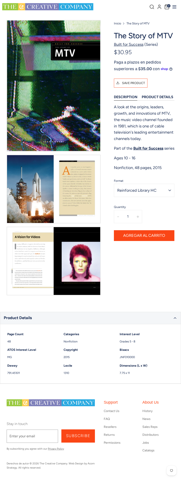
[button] (90, 318)
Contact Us (111, 411)
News (146, 419)
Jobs (145, 443)
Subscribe (78, 435)
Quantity (120, 207)
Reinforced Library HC (136, 190)
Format (118, 180)
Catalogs (148, 450)
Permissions (112, 443)
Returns (109, 435)
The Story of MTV (137, 23)
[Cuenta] (159, 6)
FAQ (107, 419)
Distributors (150, 435)
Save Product (133, 83)
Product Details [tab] (157, 97)
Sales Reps (150, 427)
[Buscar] (152, 7)
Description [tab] (125, 97)
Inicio (117, 23)
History (147, 411)
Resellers (110, 427)
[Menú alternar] (174, 6)
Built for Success (128, 44)
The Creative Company (53, 463)
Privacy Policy (56, 448)
